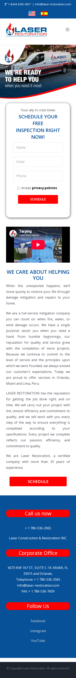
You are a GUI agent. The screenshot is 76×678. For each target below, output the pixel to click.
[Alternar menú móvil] (68, 29)
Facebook (38, 621)
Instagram (38, 631)
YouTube (38, 640)
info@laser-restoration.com (53, 4)
